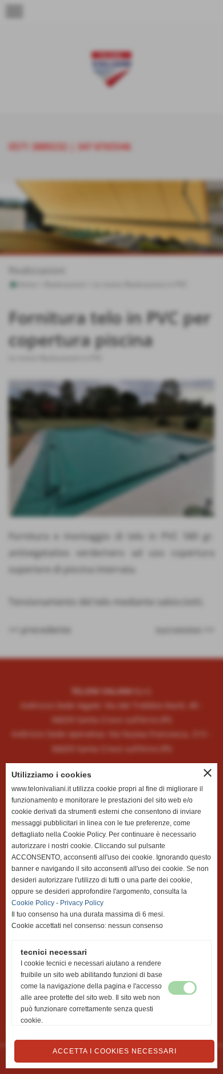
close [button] (207, 773)
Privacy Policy (81, 903)
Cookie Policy (32, 903)
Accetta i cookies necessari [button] (115, 1051)
